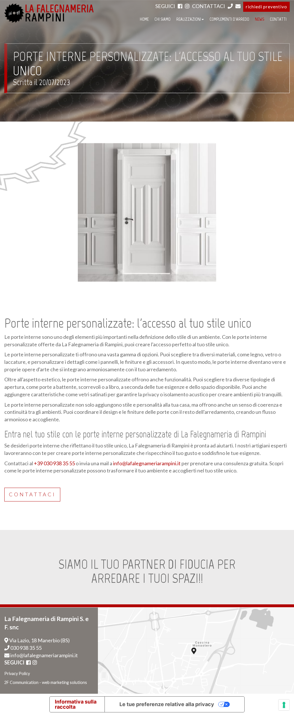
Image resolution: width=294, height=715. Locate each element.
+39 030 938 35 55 (54, 463)
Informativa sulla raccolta (75, 704)
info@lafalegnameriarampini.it (147, 463)
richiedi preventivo (266, 6)
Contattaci (32, 494)
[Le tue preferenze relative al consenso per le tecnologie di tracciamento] (283, 704)
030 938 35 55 (25, 648)
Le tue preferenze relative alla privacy (166, 704)
